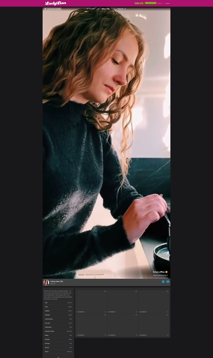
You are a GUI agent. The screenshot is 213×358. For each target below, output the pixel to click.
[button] (160, 3)
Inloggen (167, 3)
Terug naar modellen (54, 9)
